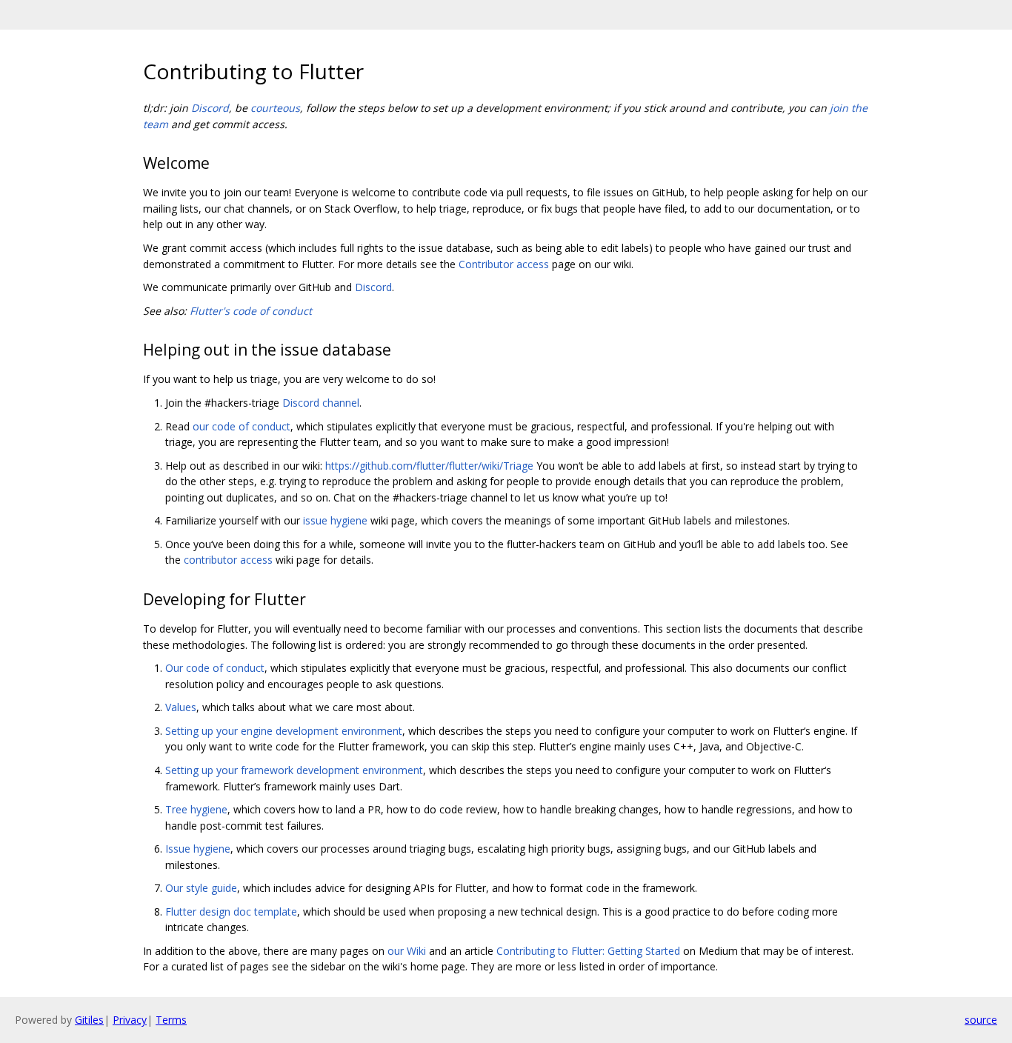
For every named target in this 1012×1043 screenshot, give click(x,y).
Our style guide (201, 888)
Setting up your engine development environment (283, 731)
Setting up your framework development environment (294, 770)
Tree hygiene (196, 809)
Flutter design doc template (231, 911)
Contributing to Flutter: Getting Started (588, 951)
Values (180, 707)
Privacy (130, 1020)
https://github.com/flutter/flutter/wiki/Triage (429, 466)
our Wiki (406, 951)
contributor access (228, 560)
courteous (275, 108)
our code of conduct (241, 426)
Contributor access (504, 264)
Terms (171, 1020)
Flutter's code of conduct (251, 311)
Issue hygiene (197, 849)
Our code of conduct (214, 668)
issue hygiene (335, 520)
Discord (210, 108)
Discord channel (320, 403)
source (981, 1020)
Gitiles (89, 1020)
